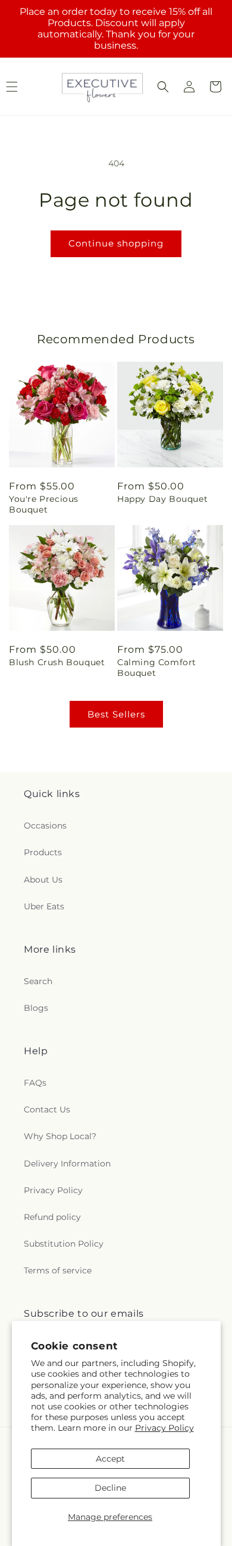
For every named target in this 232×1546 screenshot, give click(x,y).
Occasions (45, 825)
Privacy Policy (164, 1427)
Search (38, 981)
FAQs (35, 1082)
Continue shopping (116, 243)
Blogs (36, 1008)
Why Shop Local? (60, 1136)
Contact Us (47, 1109)
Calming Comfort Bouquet (156, 667)
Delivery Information (67, 1163)
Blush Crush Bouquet (57, 662)
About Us (43, 879)
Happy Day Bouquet (162, 499)
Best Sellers (116, 714)
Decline (110, 1487)
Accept (110, 1458)
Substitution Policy (64, 1243)
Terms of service (58, 1270)
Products (43, 852)
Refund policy (52, 1217)
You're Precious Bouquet (44, 504)
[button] (163, 87)
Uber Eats (44, 906)
